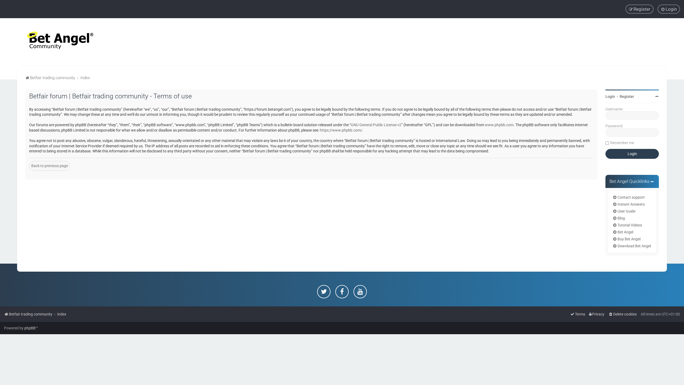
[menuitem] (669, 9)
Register (627, 96)
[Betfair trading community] (53, 42)
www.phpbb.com (499, 125)
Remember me (622, 143)
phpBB (30, 328)
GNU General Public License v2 (376, 125)
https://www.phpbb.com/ (341, 130)
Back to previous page (49, 166)
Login (610, 96)
